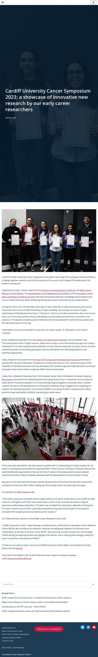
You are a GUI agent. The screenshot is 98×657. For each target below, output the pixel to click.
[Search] (93, 584)
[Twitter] (82, 627)
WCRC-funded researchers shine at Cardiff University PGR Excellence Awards (36, 611)
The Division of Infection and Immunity (49, 340)
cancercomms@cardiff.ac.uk (19, 558)
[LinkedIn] (88, 627)
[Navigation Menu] (93, 2)
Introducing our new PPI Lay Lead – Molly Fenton (24, 606)
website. (19, 548)
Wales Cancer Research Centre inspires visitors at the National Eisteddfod (35, 602)
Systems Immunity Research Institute (58, 290)
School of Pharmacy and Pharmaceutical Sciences (57, 359)
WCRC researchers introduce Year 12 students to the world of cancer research (36, 597)
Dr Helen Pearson (22, 492)
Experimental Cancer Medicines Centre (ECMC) (49, 293)
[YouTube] (94, 627)
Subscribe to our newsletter (49, 629)
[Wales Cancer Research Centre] (4, 2)
